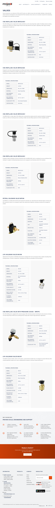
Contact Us (27, 454)
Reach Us (29, 480)
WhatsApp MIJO (8, 497)
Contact (50, 4)
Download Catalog (30, 484)
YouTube (51, 505)
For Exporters (42, 1)
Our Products (26, 4)
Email (8, 493)
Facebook (48, 505)
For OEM (36, 1)
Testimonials (29, 482)
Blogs (28, 476)
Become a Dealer (49, 1)
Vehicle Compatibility (35, 4)
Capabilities (44, 4)
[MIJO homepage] (7, 4)
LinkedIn (46, 505)
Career (28, 478)
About (20, 4)
